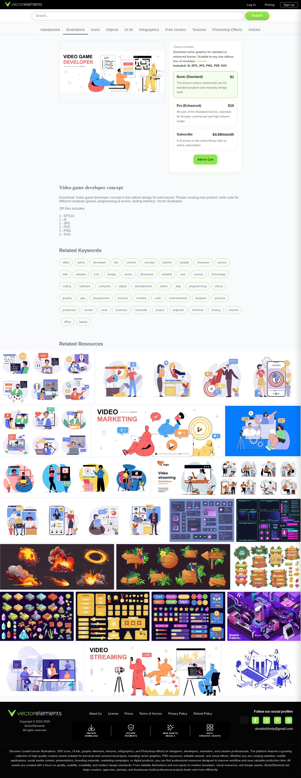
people (184, 262)
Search (257, 15)
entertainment (178, 298)
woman (198, 274)
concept (149, 262)
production (69, 310)
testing (216, 310)
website (81, 274)
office (67, 321)
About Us (95, 713)
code (158, 298)
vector (128, 274)
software (84, 286)
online (163, 286)
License (201, 61)
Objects (112, 30)
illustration (147, 274)
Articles (254, 30)
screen (88, 310)
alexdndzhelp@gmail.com (274, 728)
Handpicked (50, 30)
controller (141, 310)
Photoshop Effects (227, 30)
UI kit (128, 30)
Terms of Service (150, 713)
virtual (219, 286)
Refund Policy (203, 713)
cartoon (131, 262)
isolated (167, 274)
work (104, 310)
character (203, 262)
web (65, 274)
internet (233, 310)
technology (219, 274)
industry (123, 298)
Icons (95, 30)
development (143, 286)
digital (123, 286)
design (112, 274)
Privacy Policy (177, 713)
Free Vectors (175, 30)
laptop (83, 321)
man (183, 274)
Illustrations (75, 30)
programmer (101, 298)
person (222, 262)
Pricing (270, 4)
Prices (128, 713)
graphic (67, 298)
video (65, 262)
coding (66, 286)
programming (198, 286)
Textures (199, 30)
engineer (178, 310)
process (220, 298)
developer (99, 262)
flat (116, 262)
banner (167, 262)
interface (198, 310)
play (178, 286)
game (81, 262)
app (82, 298)
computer (104, 286)
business (121, 310)
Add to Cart (205, 159)
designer (201, 298)
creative (141, 298)
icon (96, 274)
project (160, 310)
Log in (251, 4)
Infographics (149, 30)
